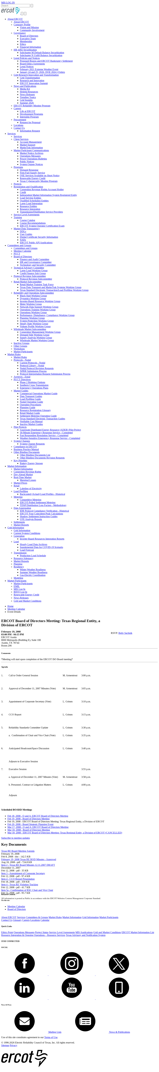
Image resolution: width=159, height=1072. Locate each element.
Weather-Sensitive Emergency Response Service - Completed (50, 438)
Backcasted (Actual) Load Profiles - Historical (42, 494)
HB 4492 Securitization (25, 49)
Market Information (17, 466)
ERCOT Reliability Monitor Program (32, 105)
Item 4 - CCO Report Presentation (18, 879)
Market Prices (20, 483)
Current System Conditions (27, 533)
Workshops (19, 348)
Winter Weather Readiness (33, 569)
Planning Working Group (32, 318)
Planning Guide (27, 407)
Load (16, 541)
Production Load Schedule (33, 555)
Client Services (21, 139)
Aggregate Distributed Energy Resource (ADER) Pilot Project (50, 429)
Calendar (45, 920)
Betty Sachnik (125, 633)
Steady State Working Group (34, 323)
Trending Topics (28, 97)
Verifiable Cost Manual (31, 421)
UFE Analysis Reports (31, 519)
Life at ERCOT (27, 111)
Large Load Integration (31, 203)
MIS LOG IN (8, 2)
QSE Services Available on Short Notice (39, 175)
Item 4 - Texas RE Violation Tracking (19, 884)
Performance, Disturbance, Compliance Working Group (47, 315)
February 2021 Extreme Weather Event (39, 69)
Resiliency (19, 566)
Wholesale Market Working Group (37, 340)
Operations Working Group (33, 312)
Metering (18, 497)
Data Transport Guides (31, 396)
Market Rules (14, 354)
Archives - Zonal (22, 376)
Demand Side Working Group (34, 334)
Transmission (20, 552)
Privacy (13, 1045)
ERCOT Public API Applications (36, 242)
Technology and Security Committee (38, 265)
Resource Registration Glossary (35, 410)
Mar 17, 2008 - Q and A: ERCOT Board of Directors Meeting (37, 827)
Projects (17, 184)
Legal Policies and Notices (27, 58)
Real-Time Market (23, 477)
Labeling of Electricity (31, 488)
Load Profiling (21, 491)
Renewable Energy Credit (32, 178)
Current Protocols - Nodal (32, 362)
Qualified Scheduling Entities (34, 200)
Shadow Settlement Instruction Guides (38, 516)
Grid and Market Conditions (27, 601)
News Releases (27, 94)
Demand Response (29, 170)
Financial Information (30, 47)
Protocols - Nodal (22, 360)
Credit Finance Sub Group (33, 273)
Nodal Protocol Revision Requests (37, 368)
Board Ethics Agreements (32, 63)
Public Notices (27, 161)
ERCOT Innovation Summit (34, 83)
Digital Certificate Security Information (39, 237)
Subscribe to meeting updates (15, 838)
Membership (26, 41)
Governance (20, 33)
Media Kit (25, 89)
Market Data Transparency (27, 228)
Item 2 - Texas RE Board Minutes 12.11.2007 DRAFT (28, 865)
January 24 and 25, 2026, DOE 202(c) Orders (42, 72)
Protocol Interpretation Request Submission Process (45, 374)
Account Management (31, 142)
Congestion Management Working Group (40, 332)
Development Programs (31, 114)
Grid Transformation (30, 77)
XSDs (23, 239)
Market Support (27, 144)
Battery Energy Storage (31, 463)
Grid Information (15, 527)
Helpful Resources (29, 91)
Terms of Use (50, 1037)
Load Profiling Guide (30, 399)
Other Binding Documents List (35, 455)
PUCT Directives (22, 379)
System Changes (22, 441)
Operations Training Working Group (38, 309)
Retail (16, 485)
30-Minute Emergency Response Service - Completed (46, 432)
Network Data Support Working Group (39, 307)
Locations (18, 125)
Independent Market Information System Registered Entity (48, 195)
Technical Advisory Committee (29, 267)
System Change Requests (32, 443)
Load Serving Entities (30, 198)
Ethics (23, 44)
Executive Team (28, 38)
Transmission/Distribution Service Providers (41, 212)
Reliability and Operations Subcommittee (34, 293)
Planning (18, 564)
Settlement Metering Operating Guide (38, 416)
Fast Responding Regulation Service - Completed (44, 435)
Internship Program (29, 117)
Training (18, 217)
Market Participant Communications (31, 150)
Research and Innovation (32, 80)
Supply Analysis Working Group (36, 337)
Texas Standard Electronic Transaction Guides (42, 418)
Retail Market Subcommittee (28, 281)
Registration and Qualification (28, 186)
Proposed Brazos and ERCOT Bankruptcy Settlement (46, 61)
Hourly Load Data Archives (33, 544)
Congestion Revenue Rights (27, 471)
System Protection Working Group (37, 321)
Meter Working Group (31, 304)
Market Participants (23, 351)
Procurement (20, 119)
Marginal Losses (28, 480)
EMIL (17, 586)
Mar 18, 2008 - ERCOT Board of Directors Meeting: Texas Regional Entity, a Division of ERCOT (64, 832)
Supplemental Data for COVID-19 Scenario (41, 547)
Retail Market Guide (30, 413)
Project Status (41, 932)
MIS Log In (19, 589)
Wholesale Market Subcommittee (30, 329)
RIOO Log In (20, 592)
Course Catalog (27, 220)
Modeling (18, 578)
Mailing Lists (54, 1032)
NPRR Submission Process (33, 371)
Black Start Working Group (33, 295)
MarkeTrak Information (31, 147)
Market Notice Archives (31, 153)
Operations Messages (30, 156)
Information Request (30, 130)
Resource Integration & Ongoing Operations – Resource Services (33, 935)
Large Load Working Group (34, 270)
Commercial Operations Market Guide (38, 393)
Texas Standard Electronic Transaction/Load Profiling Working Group (54, 290)
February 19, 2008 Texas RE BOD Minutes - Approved (28, 859)
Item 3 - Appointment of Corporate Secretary (23, 873)
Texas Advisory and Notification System (85, 935)
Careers (17, 108)
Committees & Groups (37, 917)
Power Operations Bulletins (33, 158)
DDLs (23, 231)
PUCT (17, 253)
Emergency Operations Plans (34, 388)
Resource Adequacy (23, 558)
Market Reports (21, 525)
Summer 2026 (27, 103)
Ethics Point (7, 932)
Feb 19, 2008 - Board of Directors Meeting (28, 818)
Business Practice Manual (26, 449)
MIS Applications (84, 932)
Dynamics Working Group (33, 298)
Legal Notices (27, 66)
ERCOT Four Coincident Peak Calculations (41, 513)
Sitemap (5, 1045)
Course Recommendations (33, 223)
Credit (23, 192)
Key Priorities (20, 460)
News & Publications (119, 1032)
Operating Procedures (30, 404)
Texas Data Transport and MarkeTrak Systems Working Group (50, 287)
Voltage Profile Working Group (35, 326)
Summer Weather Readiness (33, 572)
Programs (18, 167)
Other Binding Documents (27, 452)
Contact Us (19, 128)
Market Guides (21, 390)
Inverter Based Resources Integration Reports (42, 538)
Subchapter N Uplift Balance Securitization (41, 55)
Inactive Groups (21, 343)
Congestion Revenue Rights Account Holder (42, 189)
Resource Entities (28, 206)
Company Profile (22, 24)
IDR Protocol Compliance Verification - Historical (44, 511)
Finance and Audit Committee (34, 259)
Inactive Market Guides (31, 424)
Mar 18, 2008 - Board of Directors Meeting (28, 830)
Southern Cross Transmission (34, 385)
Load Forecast (27, 550)
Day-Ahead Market (23, 474)
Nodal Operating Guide (31, 402)
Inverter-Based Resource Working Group (40, 301)
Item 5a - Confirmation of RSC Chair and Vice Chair (27, 890)
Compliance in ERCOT (25, 446)
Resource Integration (30, 209)
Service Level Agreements (26, 214)
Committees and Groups (19, 245)
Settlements (19, 522)
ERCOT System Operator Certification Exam (42, 225)
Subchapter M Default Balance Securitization (42, 52)
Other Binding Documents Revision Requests (42, 457)
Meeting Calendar (22, 251)
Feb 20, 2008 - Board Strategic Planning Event (30, 824)
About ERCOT (15, 19)
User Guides (26, 234)
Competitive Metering (30, 499)
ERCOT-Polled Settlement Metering (37, 502)
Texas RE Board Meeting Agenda (17, 851)
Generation (19, 536)
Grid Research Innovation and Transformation (36, 75)
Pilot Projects (20, 427)
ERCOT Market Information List (138, 932)
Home (10, 606)
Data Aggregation (22, 508)
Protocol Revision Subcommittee (30, 276)
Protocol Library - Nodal (32, 365)
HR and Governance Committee (36, 262)
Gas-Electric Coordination (32, 575)
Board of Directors (29, 35)
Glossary (17, 920)
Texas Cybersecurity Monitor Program (38, 181)
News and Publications (25, 86)
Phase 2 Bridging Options (32, 382)
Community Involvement (32, 30)
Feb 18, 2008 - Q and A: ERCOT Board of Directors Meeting (37, 816)
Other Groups (20, 346)
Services (11, 133)
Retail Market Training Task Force (37, 284)
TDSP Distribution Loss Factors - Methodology (43, 505)
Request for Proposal (30, 122)
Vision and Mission (29, 27)
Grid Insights (26, 100)
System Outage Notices (31, 164)
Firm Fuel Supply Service (32, 172)
